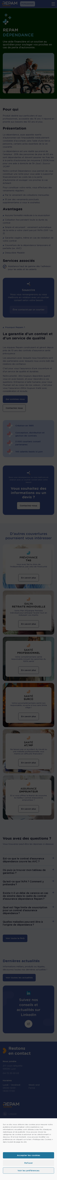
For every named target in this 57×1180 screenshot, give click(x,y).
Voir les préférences (28, 1170)
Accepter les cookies (28, 1155)
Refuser (28, 1163)
